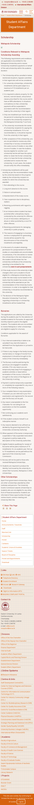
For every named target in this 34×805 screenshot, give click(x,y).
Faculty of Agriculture (8, 740)
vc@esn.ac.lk (10, 626)
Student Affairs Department (14, 15)
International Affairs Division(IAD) (13, 733)
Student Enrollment (10, 581)
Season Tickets (7, 551)
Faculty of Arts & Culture (9, 744)
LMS (13, 575)
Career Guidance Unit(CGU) (10, 713)
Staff (3, 529)
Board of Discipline (8, 555)
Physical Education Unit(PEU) (11, 716)
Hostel (4, 540)
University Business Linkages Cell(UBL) (15, 729)
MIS (19, 575)
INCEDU (4, 789)
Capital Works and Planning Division (14, 657)
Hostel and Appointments (11, 558)
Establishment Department (10, 661)
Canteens (5, 544)
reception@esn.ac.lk (11, 2)
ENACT (3, 786)
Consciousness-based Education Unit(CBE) (16, 719)
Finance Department (8, 647)
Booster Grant (6, 783)
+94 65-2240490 (27, 2)
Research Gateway (18, 584)
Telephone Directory (10, 578)
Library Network (7, 772)
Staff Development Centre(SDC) (12, 683)
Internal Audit (6, 651)
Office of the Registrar (9, 644)
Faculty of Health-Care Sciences (12, 750)
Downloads (7, 588)
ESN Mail (6, 575)
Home (2, 15)
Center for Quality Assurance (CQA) (13, 706)
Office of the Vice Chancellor (11, 638)
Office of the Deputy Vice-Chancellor (14, 641)
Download (5, 562)
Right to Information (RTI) (12, 591)
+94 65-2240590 (7, 5)
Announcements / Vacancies (12, 525)
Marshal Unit (6, 532)
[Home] (9, 12)
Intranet (6, 584)
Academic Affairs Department (11, 654)
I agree (21, 802)
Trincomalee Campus (8, 769)
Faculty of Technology (9, 757)
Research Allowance (10, 675)
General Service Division (9, 664)
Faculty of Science (7, 753)
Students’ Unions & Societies (12, 547)
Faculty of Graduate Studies (10, 760)
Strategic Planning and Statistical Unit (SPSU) (17, 723)
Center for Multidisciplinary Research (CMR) (16, 703)
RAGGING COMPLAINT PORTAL (13, 594)
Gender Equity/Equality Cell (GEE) (12, 726)
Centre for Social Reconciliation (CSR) (14, 710)
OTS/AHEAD (5, 779)
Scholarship (6, 536)
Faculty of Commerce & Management (14, 747)
